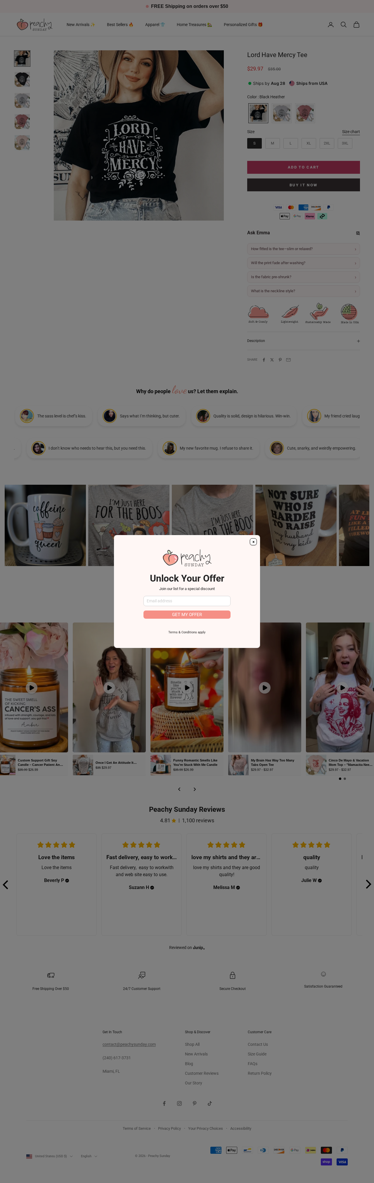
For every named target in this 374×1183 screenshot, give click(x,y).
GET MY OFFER (187, 614)
